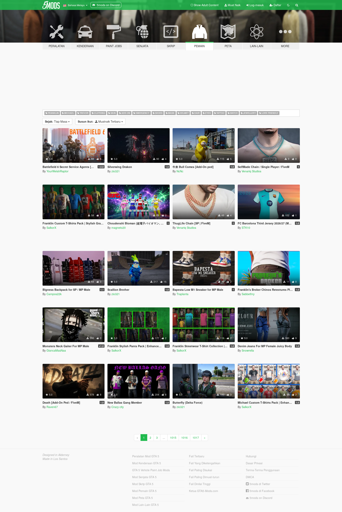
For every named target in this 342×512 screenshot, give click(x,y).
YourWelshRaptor (57, 171)
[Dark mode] (288, 5)
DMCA (250, 477)
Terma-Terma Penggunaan (263, 470)
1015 (173, 438)
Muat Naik (233, 5)
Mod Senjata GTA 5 (144, 477)
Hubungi (251, 456)
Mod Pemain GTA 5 (144, 491)
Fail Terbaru (196, 456)
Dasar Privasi (254, 463)
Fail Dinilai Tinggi (199, 484)
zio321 (115, 171)
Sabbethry (248, 294)
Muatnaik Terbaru (99, 121)
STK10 (246, 228)
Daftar (277, 5)
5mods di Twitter (259, 484)
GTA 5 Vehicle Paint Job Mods (151, 470)
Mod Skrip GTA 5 (142, 484)
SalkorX (51, 228)
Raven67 (52, 407)
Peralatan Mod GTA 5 (145, 456)
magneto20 (118, 228)
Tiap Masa (56, 121)
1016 (184, 438)
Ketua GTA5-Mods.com (203, 491)
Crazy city (117, 407)
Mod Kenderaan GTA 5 (146, 463)
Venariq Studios (251, 171)
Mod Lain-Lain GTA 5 (145, 505)
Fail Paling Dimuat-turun (204, 477)
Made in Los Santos (55, 459)
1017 (196, 438)
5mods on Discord (260, 498)
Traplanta (182, 294)
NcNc (180, 171)
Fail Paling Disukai (200, 470)
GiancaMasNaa (56, 350)
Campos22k (54, 294)
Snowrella (248, 350)
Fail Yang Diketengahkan (204, 463)
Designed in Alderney (56, 455)
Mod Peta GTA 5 (142, 498)
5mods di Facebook (261, 491)
